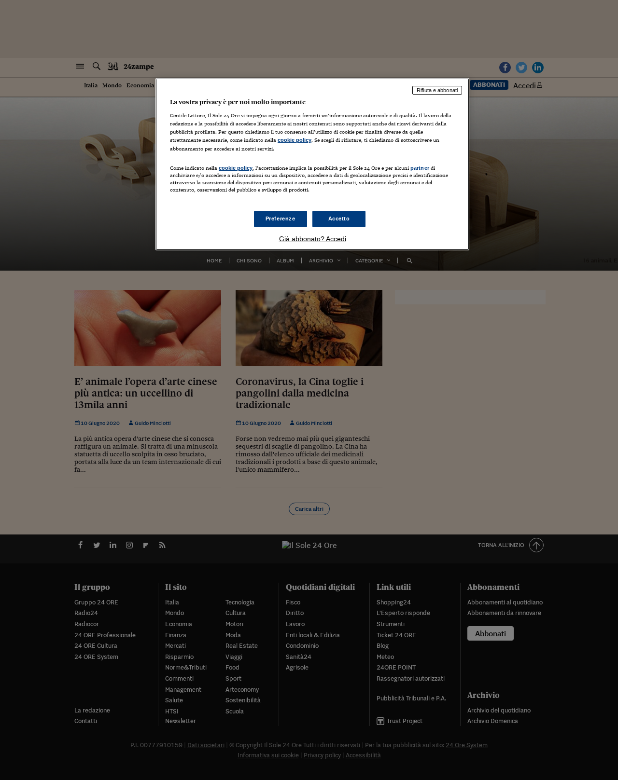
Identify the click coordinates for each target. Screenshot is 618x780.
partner (419, 168)
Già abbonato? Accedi (312, 239)
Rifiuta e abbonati (437, 90)
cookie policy (294, 140)
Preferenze (280, 218)
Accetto (339, 218)
